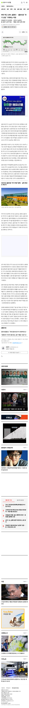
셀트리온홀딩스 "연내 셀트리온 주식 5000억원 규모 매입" (14, 332)
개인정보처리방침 (15, 687)
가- (20, 32)
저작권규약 (8, 687)
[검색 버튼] (24, 2)
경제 (11, 9)
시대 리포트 (4, 366)
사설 (2, 581)
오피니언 (3, 9)
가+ (27, 32)
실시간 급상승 (20, 500)
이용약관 (3, 687)
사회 (28, 9)
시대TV (3, 390)
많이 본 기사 (9, 500)
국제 (24, 9)
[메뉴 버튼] (27, 2)
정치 (8, 9)
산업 (15, 9)
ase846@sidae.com (14, 347)
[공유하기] (22, 2)
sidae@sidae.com (17, 343)
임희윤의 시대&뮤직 (7, 448)
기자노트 (3, 659)
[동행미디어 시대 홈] (6, 2)
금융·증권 (19, 9)
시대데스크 (4, 633)
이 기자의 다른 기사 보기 (13, 352)
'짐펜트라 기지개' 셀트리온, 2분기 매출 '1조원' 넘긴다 (14, 335)
